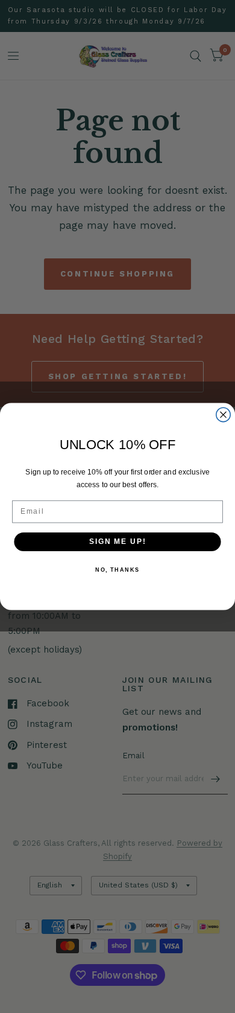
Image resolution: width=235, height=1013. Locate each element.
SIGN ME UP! (117, 541)
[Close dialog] (223, 414)
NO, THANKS (117, 570)
